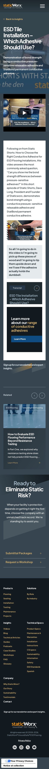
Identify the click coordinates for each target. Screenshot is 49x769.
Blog (5, 633)
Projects (7, 616)
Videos (6, 628)
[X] (28, 747)
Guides (6, 642)
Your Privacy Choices (22, 761)
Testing (6, 607)
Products (8, 588)
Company (8, 678)
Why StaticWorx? (11, 684)
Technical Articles (11, 637)
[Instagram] (21, 747)
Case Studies (9, 650)
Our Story (7, 688)
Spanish (30, 671)
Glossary (7, 663)
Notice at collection (13, 765)
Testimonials (9, 697)
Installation (8, 603)
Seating (7, 598)
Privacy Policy (24, 740)
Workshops (8, 655)
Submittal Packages (19, 553)
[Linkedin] (15, 747)
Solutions (31, 588)
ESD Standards (33, 667)
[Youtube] (34, 747)
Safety (30, 662)
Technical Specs (35, 622)
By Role (30, 594)
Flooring (7, 594)
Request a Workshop (19, 562)
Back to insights (14, 19)
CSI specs (31, 649)
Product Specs (34, 628)
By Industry (32, 598)
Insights (7, 622)
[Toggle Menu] (42, 6)
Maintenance (9, 611)
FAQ (5, 659)
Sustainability (9, 692)
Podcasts (7, 646)
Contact (7, 701)
